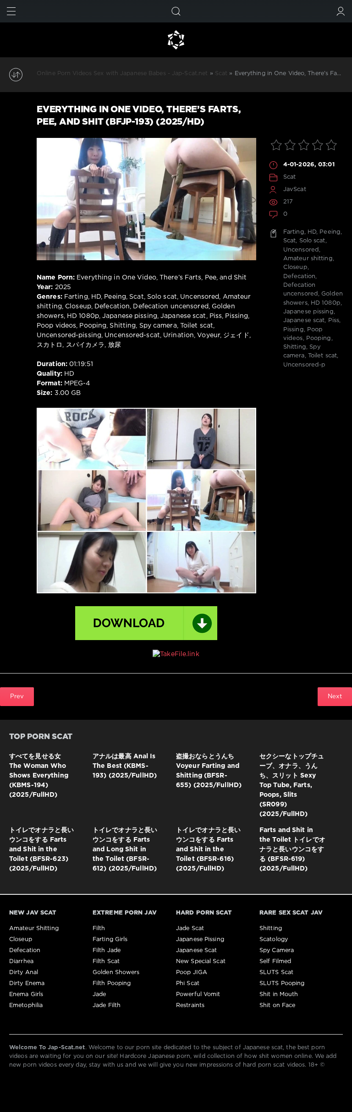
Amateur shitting (308, 258)
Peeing (330, 232)
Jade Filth (107, 1005)
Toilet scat (322, 355)
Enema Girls (26, 994)
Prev (17, 696)
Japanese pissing (308, 311)
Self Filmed (275, 961)
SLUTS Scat (276, 972)
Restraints (190, 1005)
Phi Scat (187, 983)
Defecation (299, 276)
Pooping (318, 338)
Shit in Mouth (278, 994)
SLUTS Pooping (281, 983)
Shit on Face (277, 1005)
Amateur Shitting (34, 928)
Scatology (273, 939)
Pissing (293, 329)
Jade (99, 994)
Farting (293, 232)
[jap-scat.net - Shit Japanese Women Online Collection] (176, 39)
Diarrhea (21, 961)
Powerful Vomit (198, 994)
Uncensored (301, 249)
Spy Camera (276, 950)
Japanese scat (303, 320)
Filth (99, 928)
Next (335, 696)
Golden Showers (116, 972)
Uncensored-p (304, 364)
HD (312, 232)
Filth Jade (107, 950)
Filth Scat (106, 961)
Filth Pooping (112, 983)
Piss (333, 320)
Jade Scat (190, 928)
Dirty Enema (26, 983)
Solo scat (312, 240)
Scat (289, 177)
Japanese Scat (196, 950)
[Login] (341, 11)
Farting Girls (110, 939)
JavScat (294, 189)
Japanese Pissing (200, 939)
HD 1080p (326, 303)
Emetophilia (26, 1005)
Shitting (294, 347)
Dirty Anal (23, 972)
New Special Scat (201, 961)
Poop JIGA (191, 972)
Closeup (295, 267)
